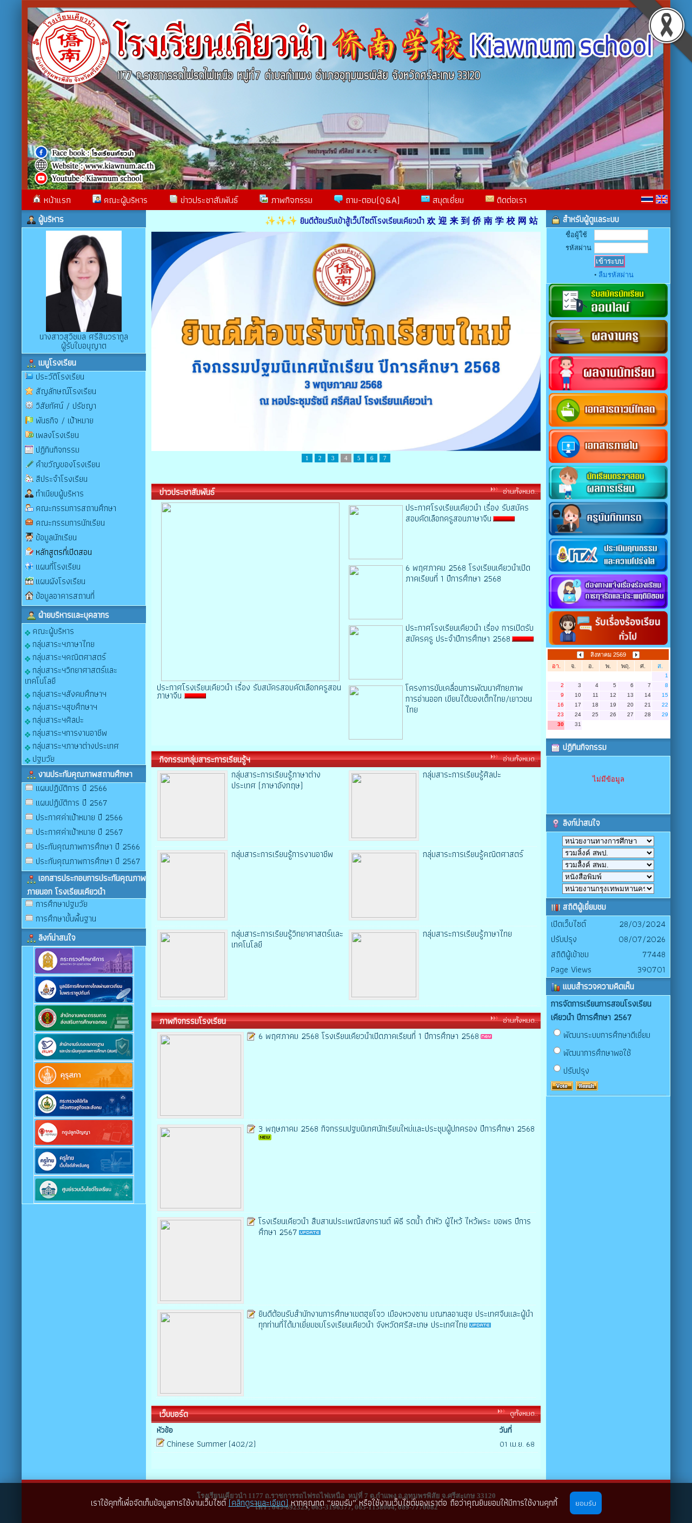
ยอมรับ (585, 1503)
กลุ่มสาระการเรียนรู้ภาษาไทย (467, 933)
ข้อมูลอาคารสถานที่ (65, 596)
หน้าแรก (56, 199)
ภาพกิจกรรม (290, 199)
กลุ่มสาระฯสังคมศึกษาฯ (68, 693)
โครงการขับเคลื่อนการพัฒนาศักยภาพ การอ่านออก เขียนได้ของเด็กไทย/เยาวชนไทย (468, 698)
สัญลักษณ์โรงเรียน (66, 391)
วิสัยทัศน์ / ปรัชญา (66, 406)
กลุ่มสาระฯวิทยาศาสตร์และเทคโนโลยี (71, 675)
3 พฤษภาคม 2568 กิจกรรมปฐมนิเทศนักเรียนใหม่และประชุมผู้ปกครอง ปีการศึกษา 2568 (396, 1128)
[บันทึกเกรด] (608, 536)
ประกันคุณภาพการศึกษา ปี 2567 (88, 861)
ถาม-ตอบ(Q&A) (371, 199)
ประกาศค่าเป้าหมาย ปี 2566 (79, 817)
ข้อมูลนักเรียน (56, 537)
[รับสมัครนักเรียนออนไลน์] (608, 317)
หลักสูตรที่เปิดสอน (64, 552)
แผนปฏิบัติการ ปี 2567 (72, 802)
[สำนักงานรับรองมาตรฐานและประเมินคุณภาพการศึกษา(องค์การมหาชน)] (84, 1059)
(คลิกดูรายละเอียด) (258, 1502)
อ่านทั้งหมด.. (520, 491)
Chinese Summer (197, 1443)
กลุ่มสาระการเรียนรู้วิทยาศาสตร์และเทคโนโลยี (287, 939)
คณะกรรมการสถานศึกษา (76, 508)
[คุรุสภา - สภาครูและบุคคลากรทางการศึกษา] (84, 1087)
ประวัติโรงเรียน (60, 376)
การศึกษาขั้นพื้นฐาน (66, 918)
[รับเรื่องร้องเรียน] (608, 609)
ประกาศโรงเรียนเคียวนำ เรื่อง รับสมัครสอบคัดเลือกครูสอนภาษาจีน (467, 513)
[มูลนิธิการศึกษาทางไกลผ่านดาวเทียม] (84, 1001)
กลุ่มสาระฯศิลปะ (57, 719)
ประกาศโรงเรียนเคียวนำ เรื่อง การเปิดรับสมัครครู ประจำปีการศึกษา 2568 (469, 633)
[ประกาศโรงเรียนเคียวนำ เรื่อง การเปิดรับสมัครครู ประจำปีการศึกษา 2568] (376, 676)
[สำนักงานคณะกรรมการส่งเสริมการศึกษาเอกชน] (84, 1030)
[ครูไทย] (84, 1173)
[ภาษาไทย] (647, 199)
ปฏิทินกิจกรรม (57, 449)
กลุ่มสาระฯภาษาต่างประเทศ (74, 745)
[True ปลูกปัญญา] (84, 1144)
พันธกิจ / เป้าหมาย (65, 420)
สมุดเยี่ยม (447, 199)
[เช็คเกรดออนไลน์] (608, 499)
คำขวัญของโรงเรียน (68, 464)
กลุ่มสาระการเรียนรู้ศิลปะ (462, 774)
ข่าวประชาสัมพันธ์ (208, 199)
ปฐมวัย (42, 758)
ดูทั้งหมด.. (524, 1413)
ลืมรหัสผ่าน (616, 275)
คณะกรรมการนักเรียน (70, 523)
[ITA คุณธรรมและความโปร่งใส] (608, 572)
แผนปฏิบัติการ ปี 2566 (71, 788)
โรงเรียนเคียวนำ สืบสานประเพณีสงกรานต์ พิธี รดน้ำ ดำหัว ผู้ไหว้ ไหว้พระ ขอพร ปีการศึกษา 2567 (394, 1226)
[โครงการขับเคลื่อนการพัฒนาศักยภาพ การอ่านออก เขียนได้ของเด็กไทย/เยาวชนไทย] (376, 736)
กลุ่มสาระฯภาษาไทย (62, 643)
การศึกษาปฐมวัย (62, 904)
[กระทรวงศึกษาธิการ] (84, 973)
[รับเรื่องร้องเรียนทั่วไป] (608, 645)
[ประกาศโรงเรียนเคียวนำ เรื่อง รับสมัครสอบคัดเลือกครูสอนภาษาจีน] (376, 556)
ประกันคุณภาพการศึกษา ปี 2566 (88, 846)
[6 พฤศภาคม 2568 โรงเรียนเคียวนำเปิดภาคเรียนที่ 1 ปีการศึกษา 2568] (376, 616)
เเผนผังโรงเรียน (60, 581)
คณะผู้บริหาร (124, 199)
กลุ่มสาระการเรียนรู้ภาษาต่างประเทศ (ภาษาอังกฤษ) (276, 780)
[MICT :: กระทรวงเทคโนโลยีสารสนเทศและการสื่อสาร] (84, 1116)
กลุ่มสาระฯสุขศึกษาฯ (63, 706)
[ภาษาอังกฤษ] (662, 199)
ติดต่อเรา (510, 199)
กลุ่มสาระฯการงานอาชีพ (68, 732)
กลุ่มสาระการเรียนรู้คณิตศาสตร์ (473, 854)
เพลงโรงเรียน (57, 435)
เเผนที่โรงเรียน (58, 566)
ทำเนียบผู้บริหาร (60, 493)
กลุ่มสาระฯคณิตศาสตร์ (68, 656)
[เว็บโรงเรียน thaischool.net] (84, 1201)
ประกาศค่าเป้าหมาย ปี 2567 (79, 832)
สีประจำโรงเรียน (62, 479)
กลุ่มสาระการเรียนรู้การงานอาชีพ (282, 854)
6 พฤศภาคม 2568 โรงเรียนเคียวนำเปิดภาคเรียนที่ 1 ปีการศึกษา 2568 (467, 573)
